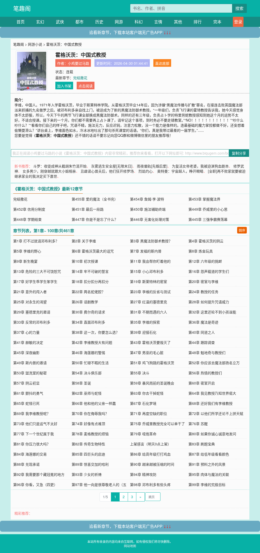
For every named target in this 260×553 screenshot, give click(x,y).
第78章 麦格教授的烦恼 (90, 433)
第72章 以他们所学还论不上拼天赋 (215, 413)
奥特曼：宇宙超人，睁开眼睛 (180, 171)
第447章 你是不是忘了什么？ (95, 219)
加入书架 (64, 85)
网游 (119, 22)
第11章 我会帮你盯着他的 (150, 261)
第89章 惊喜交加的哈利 (90, 464)
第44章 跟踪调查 (201, 342)
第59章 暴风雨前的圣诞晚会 (152, 383)
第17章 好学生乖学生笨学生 (35, 281)
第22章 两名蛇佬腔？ (88, 291)
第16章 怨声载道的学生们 (208, 271)
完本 (217, 22)
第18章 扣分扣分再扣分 (90, 281)
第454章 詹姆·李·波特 (147, 199)
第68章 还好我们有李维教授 (210, 403)
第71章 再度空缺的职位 (148, 413)
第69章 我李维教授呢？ (31, 413)
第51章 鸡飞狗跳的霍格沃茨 (152, 362)
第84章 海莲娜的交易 (30, 454)
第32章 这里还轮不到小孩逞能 (212, 311)
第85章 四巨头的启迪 (88, 454)
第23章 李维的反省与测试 (150, 291)
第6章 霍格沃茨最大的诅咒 (93, 251)
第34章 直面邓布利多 (88, 322)
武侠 (60, 22)
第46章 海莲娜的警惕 (88, 352)
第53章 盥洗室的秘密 (30, 372)
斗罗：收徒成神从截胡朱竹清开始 (60, 166)
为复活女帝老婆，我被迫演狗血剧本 (200, 166)
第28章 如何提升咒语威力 (208, 301)
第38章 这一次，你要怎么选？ (95, 332)
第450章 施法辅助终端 (148, 209)
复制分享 (239, 153)
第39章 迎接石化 (143, 332)
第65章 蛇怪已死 (26, 403)
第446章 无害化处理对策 (149, 219)
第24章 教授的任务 (203, 291)
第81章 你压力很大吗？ (31, 443)
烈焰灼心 (145, 171)
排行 (197, 22)
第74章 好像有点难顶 (88, 423)
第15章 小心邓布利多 (147, 271)
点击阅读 (85, 85)
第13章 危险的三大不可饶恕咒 (37, 271)
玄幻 (40, 22)
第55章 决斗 (139, 372)
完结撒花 (80, 77)
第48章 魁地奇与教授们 (206, 352)
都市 (79, 22)
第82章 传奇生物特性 (88, 443)
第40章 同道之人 (201, 332)
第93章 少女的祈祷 (87, 474)
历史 (99, 22)
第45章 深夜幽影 (26, 352)
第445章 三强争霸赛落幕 (208, 219)
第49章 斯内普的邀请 (30, 362)
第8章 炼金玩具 (200, 251)
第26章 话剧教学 (85, 301)
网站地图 (130, 546)
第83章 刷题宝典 (201, 443)
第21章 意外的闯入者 (30, 291)
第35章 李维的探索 (145, 322)
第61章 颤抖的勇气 (28, 393)
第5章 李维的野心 (27, 251)
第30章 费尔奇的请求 (88, 311)
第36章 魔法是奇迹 (203, 322)
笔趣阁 (22, 8)
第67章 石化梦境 (143, 403)
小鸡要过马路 (78, 63)
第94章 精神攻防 (143, 474)
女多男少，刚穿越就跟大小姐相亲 (49, 171)
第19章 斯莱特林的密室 (148, 281)
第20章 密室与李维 (203, 281)
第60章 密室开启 (201, 383)
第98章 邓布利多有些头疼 (150, 484)
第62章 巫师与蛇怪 (87, 393)
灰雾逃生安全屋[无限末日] (111, 166)
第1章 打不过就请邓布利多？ (36, 240)
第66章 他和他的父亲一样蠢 (94, 403)
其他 (178, 22)
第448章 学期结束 (27, 219)
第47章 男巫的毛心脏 (147, 352)
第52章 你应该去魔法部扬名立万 (214, 362)
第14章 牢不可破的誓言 (90, 271)
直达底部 (162, 63)
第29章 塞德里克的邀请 (31, 311)
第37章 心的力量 (26, 332)
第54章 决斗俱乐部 (87, 372)
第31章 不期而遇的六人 (148, 311)
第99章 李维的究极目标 (206, 484)
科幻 (139, 22)
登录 (238, 22)
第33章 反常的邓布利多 (31, 322)
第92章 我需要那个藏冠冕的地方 (38, 474)
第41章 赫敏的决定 (28, 342)
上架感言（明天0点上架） (150, 443)
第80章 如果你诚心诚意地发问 (212, 433)
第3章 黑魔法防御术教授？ (151, 240)
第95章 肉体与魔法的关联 (208, 474)
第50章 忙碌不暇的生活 (90, 362)
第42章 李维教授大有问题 (92, 342)
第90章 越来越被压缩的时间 (152, 464)
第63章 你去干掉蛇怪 (147, 393)
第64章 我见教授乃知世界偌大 (212, 393)
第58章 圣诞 (81, 383)
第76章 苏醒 (198, 423)
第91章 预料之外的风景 (206, 464)
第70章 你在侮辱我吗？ (90, 413)
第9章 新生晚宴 (25, 261)
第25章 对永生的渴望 (30, 301)
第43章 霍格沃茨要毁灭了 (150, 342)
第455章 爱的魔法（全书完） (95, 199)
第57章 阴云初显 (26, 383)
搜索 (239, 8)
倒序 (242, 230)
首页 (21, 22)
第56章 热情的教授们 (205, 372)
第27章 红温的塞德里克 (148, 301)
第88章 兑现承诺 (26, 464)
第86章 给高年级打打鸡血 (150, 454)
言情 (158, 22)
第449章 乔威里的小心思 (208, 209)
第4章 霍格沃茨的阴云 (205, 240)
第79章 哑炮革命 (143, 433)
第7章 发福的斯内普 (145, 251)
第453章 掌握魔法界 (204, 199)
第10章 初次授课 (85, 261)
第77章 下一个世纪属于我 (33, 433)
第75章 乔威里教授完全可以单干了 (157, 423)
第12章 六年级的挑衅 (205, 261)
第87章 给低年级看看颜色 (208, 454)
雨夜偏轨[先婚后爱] (152, 166)
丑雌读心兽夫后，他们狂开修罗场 (107, 171)
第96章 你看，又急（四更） (35, 484)
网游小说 (35, 44)
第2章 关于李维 (84, 240)
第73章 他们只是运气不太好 (35, 423)
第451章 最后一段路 (88, 209)
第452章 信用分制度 (29, 209)
